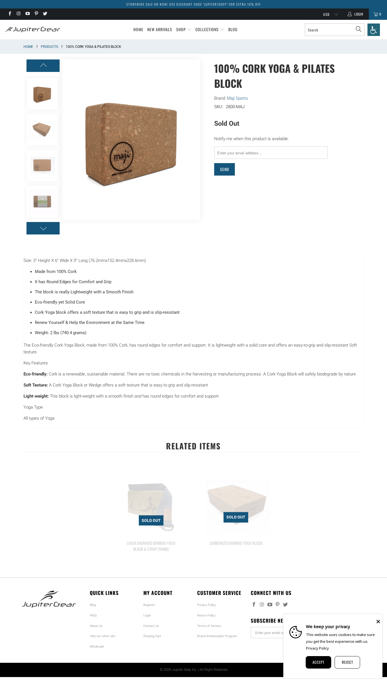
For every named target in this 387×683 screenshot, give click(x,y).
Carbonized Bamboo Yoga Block (236, 503)
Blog (232, 29)
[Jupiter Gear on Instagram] (18, 14)
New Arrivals (159, 29)
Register (149, 605)
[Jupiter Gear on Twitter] (44, 14)
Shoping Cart (152, 636)
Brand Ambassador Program (217, 636)
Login (147, 615)
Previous (66, 139)
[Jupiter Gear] (31, 29)
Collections (207, 29)
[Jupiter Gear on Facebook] (9, 14)
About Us (96, 626)
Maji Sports (237, 98)
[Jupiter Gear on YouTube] (27, 14)
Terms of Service (209, 626)
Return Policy (206, 615)
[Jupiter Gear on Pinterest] (36, 14)
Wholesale (97, 646)
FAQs (93, 615)
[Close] (378, 621)
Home (138, 29)
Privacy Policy (206, 605)
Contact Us (151, 626)
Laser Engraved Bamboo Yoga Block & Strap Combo (151, 503)
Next (196, 139)
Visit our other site (102, 636)
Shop (181, 29)
